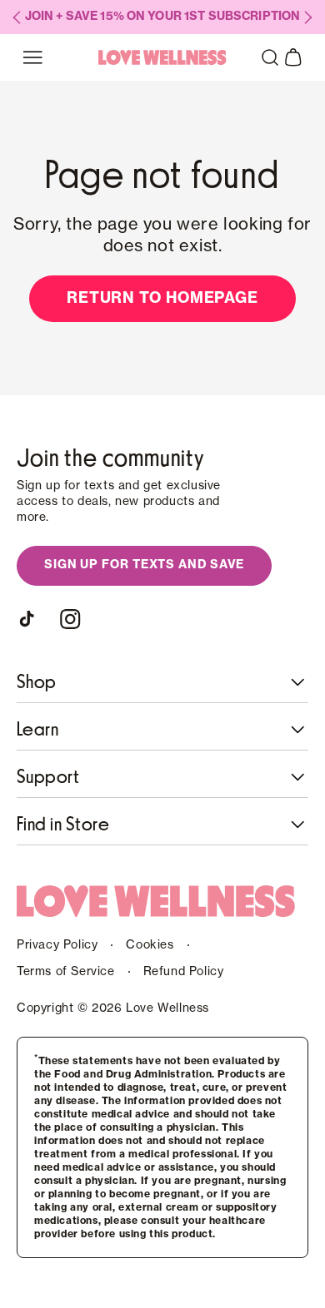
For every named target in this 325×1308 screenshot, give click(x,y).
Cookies (149, 945)
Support (48, 777)
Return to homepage (162, 297)
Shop (37, 682)
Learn (37, 730)
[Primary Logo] (162, 57)
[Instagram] (70, 619)
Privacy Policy (57, 945)
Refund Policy (183, 972)
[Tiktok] (30, 619)
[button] (270, 57)
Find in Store (63, 825)
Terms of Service (66, 972)
